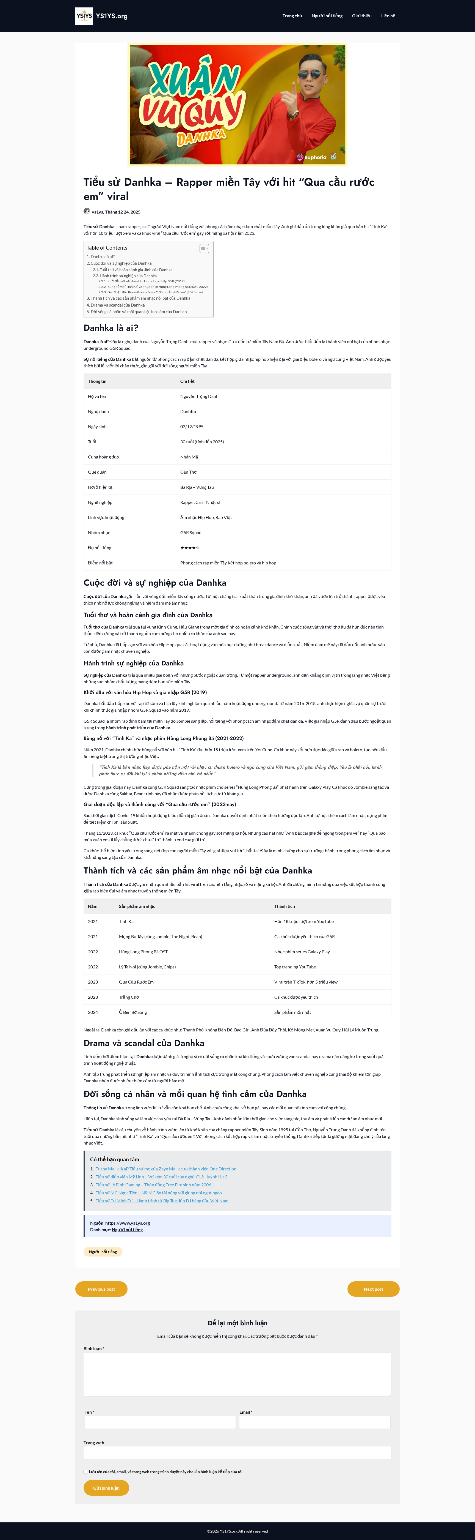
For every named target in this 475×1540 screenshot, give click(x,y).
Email (245, 1412)
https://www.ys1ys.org (127, 1222)
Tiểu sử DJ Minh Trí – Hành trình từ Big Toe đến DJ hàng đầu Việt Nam (162, 1200)
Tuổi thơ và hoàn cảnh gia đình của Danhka (136, 269)
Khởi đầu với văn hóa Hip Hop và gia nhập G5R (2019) (145, 281)
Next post (373, 1288)
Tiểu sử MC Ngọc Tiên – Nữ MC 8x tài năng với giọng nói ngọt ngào (159, 1192)
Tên (89, 1412)
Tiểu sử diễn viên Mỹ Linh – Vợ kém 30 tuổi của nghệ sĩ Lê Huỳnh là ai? (161, 1176)
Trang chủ (292, 15)
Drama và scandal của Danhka (118, 304)
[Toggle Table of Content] (201, 248)
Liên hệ (388, 15)
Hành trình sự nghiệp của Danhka (128, 275)
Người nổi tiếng (327, 15)
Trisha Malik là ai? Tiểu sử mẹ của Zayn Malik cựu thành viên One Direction (166, 1168)
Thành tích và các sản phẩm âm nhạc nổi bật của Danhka (140, 298)
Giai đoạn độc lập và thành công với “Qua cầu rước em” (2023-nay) (155, 292)
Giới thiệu (362, 15)
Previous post (101, 1288)
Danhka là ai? (103, 256)
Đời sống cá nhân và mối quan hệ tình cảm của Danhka (139, 311)
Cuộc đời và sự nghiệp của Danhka (121, 263)
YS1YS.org (112, 16)
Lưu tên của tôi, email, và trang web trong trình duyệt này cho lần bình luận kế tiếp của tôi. (166, 1471)
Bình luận (94, 1348)
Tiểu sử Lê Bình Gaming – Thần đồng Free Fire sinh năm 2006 (153, 1184)
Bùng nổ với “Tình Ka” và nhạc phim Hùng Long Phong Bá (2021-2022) (157, 287)
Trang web (94, 1442)
